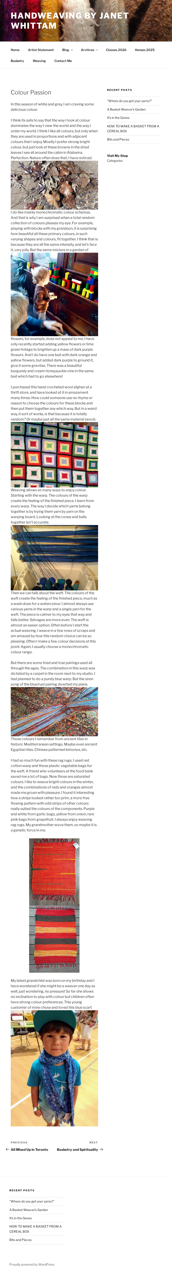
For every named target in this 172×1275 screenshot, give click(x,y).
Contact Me (63, 61)
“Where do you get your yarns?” (129, 101)
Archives (87, 50)
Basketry (17, 61)
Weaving (39, 61)
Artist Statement (41, 50)
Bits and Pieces (118, 139)
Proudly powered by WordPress (31, 1264)
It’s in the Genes (118, 118)
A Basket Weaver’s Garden (126, 109)
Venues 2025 (145, 50)
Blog (65, 50)
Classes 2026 (116, 50)
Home (15, 50)
